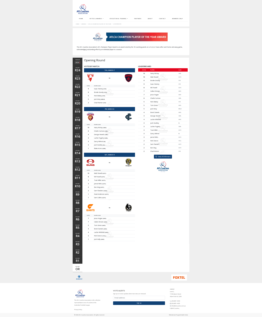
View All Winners (164, 156)
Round (77, 69)
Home (81, 18)
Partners (137, 18)
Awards (83, 24)
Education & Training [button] (118, 18)
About (150, 18)
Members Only (177, 18)
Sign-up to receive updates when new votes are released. (129, 294)
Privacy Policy (78, 309)
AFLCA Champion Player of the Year (99, 24)
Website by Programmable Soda (178, 315)
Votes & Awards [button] (96, 18)
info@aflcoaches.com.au (178, 306)
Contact (162, 18)
